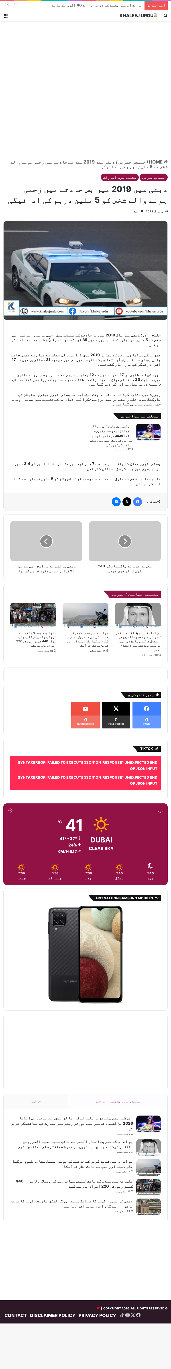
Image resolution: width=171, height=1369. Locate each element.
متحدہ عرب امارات (119, 177)
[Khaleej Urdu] (138, 15)
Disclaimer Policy (52, 1315)
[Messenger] (116, 501)
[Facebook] (137, 501)
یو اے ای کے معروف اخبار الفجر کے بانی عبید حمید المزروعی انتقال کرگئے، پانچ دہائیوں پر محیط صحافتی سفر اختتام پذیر (138, 641)
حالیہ (36, 1101)
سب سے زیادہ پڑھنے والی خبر (117, 1101)
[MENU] (5, 17)
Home (156, 162)
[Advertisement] (85, 56)
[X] (126, 501)
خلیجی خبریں (132, 162)
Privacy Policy (97, 1315)
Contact (15, 1315)
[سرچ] (165, 17)
